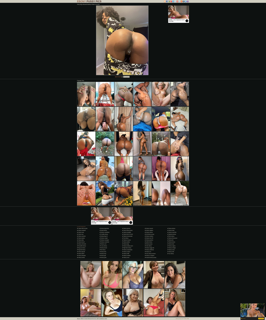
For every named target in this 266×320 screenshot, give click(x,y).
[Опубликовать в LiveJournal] (175, 1)
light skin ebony (127, 247)
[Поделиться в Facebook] (167, 1)
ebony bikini (81, 253)
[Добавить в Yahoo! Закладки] (188, 1)
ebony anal (81, 232)
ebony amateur (82, 230)
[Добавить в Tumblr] (183, 1)
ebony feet (103, 251)
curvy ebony (104, 245)
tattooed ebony (172, 234)
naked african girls (82, 228)
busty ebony (104, 230)
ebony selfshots (150, 249)
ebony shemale (82, 244)
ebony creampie (105, 240)
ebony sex (148, 251)
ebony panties (149, 240)
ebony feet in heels (128, 234)
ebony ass (80, 234)
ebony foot (103, 253)
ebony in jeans (127, 240)
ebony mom (126, 257)
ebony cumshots (105, 242)
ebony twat (171, 244)
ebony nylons (149, 232)
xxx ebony (171, 253)
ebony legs (126, 244)
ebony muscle (149, 228)
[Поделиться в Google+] (171, 1)
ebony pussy (149, 244)
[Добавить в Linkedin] (173, 1)
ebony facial (104, 247)
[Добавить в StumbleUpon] (181, 1)
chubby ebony (104, 234)
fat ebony (103, 249)
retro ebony (149, 245)
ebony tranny (171, 242)
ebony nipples (149, 230)
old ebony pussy (150, 234)
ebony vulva (171, 249)
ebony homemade (127, 236)
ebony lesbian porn (128, 245)
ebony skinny (171, 228)
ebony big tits (81, 251)
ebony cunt (103, 244)
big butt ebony (81, 249)
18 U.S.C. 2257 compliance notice (99, 318)
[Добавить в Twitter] (185, 1)
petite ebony (149, 242)
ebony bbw (81, 240)
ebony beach (81, 242)
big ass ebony (81, 247)
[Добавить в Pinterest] (177, 1)
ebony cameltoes (105, 232)
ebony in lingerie (150, 255)
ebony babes (81, 238)
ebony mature (126, 251)
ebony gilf (103, 255)
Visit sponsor (126, 76)
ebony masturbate (127, 249)
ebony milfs (126, 253)
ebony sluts (171, 230)
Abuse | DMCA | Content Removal (84, 318)
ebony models (127, 255)
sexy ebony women (151, 253)
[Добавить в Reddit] (179, 1)
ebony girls (103, 257)
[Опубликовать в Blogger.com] (165, 1)
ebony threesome (172, 238)
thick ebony (171, 236)
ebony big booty (105, 228)
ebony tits (170, 240)
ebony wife (171, 251)
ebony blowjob (82, 255)
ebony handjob (127, 232)
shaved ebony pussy (151, 257)
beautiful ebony (82, 245)
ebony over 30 (149, 238)
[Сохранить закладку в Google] (169, 1)
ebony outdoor (149, 236)
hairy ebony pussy (128, 230)
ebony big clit (104, 236)
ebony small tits (172, 232)
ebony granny (126, 228)
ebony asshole (82, 236)
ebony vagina (171, 245)
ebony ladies (126, 242)
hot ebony (125, 238)
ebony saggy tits (150, 247)
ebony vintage (172, 247)
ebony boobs (81, 257)
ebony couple (104, 238)
